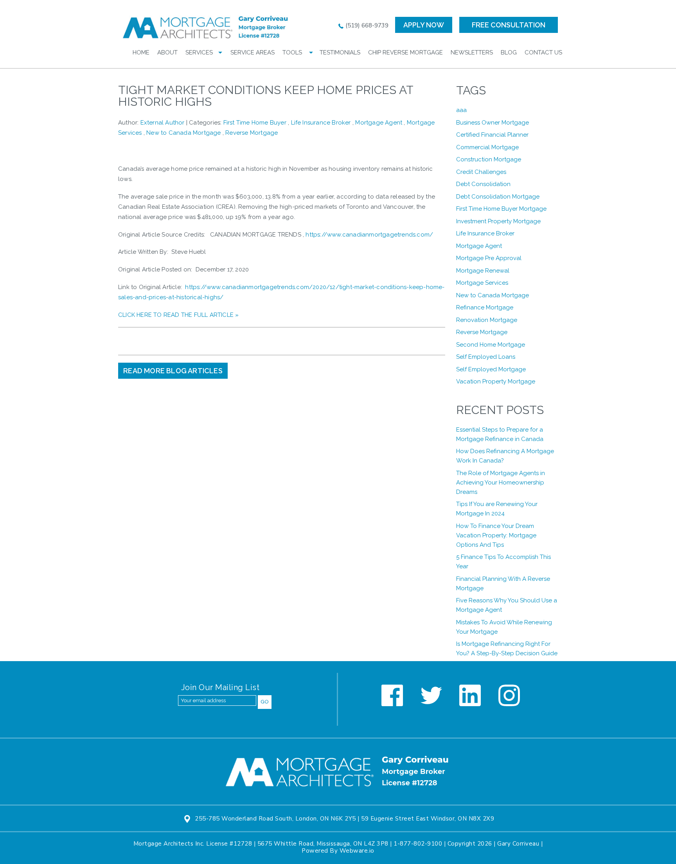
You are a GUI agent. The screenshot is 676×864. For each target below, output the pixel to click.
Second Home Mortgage (490, 344)
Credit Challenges (481, 171)
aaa (461, 110)
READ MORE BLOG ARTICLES (173, 371)
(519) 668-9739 (366, 25)
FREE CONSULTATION (508, 25)
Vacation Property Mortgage (495, 381)
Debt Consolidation (483, 184)
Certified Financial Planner (492, 134)
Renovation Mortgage (486, 320)
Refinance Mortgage (484, 307)
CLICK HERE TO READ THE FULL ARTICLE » (178, 314)
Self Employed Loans (485, 356)
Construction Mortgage (488, 159)
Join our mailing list (220, 687)
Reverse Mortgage (251, 132)
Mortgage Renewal (482, 270)
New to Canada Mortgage (183, 132)
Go (265, 702)
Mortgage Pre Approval (488, 258)
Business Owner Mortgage (492, 122)
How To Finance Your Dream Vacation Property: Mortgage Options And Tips (496, 535)
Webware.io (357, 851)
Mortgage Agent (378, 122)
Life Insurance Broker (321, 122)
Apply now (423, 25)
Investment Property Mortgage (498, 221)
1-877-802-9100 (418, 844)
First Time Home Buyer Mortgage (501, 208)
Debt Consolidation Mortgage (497, 196)
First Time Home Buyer (254, 122)
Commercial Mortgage (487, 147)
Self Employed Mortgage (491, 369)
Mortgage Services (482, 282)
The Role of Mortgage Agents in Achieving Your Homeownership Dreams (500, 482)
